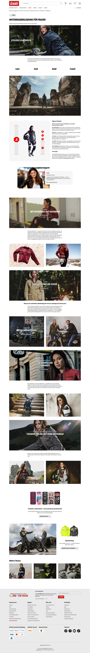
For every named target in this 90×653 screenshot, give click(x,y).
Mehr (13, 575)
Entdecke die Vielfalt (44, 516)
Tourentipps (30, 607)
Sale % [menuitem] (29, 7)
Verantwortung (49, 616)
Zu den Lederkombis (44, 369)
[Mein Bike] (70, 3)
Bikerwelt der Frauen (32, 605)
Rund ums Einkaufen (50, 612)
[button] (61, 3)
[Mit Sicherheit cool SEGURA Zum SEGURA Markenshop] (26, 331)
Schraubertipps (31, 610)
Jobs (47, 610)
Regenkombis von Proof (69, 158)
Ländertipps (30, 609)
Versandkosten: (38, 649)
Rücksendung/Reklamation (15, 618)
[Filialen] (65, 3)
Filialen (47, 607)
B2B (10, 607)
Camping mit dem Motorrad (33, 620)
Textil (36, 69)
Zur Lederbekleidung (44, 215)
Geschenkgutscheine (13, 614)
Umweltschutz (67, 616)
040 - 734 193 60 (20, 596)
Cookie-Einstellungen (68, 618)
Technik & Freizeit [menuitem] (23, 7)
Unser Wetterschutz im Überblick (69, 548)
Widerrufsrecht (67, 610)
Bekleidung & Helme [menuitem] (13, 7)
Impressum (66, 605)
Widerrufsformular (68, 612)
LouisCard (11, 616)
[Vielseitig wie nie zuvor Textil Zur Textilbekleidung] (45, 285)
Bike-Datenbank (12, 610)
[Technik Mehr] (69, 571)
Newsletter (11, 612)
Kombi (54, 69)
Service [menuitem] (45, 7)
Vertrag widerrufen (13, 620)
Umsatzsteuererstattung (51, 614)
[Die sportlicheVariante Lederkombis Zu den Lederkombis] (45, 365)
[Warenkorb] (79, 3)
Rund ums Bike (31, 616)
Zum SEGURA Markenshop (26, 334)
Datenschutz (67, 609)
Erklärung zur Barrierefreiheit (70, 614)
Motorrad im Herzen (32, 612)
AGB (65, 607)
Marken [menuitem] (35, 7)
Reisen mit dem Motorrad (33, 614)
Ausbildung (48, 609)
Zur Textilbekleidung (44, 288)
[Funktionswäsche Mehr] (20, 571)
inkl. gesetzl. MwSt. (44, 648)
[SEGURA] (63, 331)
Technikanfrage (12, 609)
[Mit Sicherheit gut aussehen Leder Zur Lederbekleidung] (45, 213)
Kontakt (11, 605)
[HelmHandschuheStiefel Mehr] (45, 571)
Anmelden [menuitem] (79, 7)
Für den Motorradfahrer (33, 618)
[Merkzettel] (75, 3)
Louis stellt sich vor (50, 605)
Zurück (13, 15)
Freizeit (72, 69)
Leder (17, 69)
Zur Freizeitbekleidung (44, 438)
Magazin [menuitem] (40, 7)
